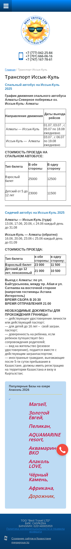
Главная (10, 69)
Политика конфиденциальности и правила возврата (35, 530)
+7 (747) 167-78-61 (39, 59)
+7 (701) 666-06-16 (39, 56)
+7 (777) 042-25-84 (39, 53)
